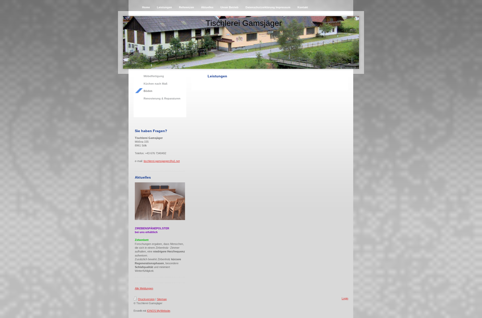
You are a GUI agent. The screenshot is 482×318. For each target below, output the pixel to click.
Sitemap (162, 299)
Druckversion (146, 299)
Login (345, 298)
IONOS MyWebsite (158, 310)
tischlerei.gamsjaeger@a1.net (162, 161)
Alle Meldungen (144, 288)
